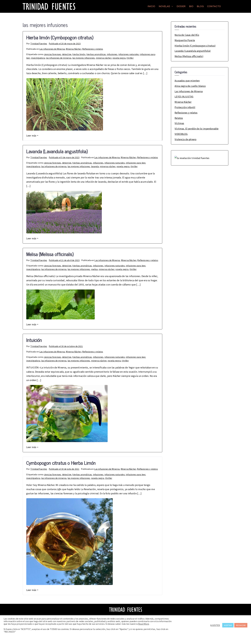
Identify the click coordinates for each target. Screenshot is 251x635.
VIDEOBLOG (181, 134)
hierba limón (78, 54)
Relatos (179, 118)
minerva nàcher (103, 57)
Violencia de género (185, 139)
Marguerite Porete (185, 40)
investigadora (38, 57)
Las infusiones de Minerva (52, 48)
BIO (191, 6)
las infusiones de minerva (58, 57)
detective (66, 54)
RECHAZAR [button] (241, 625)
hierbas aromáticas (96, 54)
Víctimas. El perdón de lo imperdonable (196, 128)
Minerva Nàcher (73, 48)
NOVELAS (164, 6)
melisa (94, 269)
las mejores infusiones (83, 57)
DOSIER (181, 6)
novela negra (119, 57)
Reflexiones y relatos (92, 48)
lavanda (95, 166)
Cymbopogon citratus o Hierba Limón (61, 463)
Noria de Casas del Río (187, 35)
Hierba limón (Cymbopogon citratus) (59, 37)
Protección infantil (185, 107)
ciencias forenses (52, 54)
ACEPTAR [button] (228, 625)
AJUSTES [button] (215, 625)
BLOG (200, 6)
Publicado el (65, 43)
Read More (143, 624)
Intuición (34, 340)
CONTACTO (214, 6)
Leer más (31, 135)
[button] (171, 6)
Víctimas (179, 123)
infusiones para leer (135, 162)
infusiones (112, 54)
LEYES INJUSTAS (184, 96)
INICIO (151, 6)
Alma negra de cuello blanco (190, 86)
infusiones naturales (128, 54)
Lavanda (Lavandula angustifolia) (57, 151)
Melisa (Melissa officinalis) (50, 254)
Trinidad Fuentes (38, 43)
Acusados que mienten (187, 80)
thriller (130, 57)
